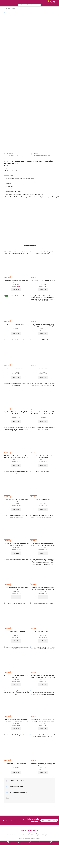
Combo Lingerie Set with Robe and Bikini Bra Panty (16, 500)
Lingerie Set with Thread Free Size (16, 324)
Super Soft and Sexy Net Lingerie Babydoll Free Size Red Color (16, 412)
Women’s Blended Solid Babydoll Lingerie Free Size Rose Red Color (43, 456)
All (10, 168)
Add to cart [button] (16, 289)
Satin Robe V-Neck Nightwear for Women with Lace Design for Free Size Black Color (43, 764)
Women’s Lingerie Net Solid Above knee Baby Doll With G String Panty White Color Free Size (43, 676)
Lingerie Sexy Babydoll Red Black (16, 631)
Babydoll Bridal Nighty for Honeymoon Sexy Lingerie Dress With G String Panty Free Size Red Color (16, 721)
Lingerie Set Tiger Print (43, 368)
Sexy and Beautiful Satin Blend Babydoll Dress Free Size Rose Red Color (43, 281)
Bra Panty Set (11, 8)
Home (5, 8)
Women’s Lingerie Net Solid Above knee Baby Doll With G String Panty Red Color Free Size (43, 412)
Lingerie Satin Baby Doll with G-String (43, 631)
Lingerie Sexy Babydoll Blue (43, 499)
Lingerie (21, 168)
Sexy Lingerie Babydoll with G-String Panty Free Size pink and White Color (16, 544)
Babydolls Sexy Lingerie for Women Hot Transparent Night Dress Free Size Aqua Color (43, 544)
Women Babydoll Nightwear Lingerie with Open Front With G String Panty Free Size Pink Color (16, 281)
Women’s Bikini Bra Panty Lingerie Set (16, 763)
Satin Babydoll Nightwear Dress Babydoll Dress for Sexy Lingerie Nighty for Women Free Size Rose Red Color (16, 457)
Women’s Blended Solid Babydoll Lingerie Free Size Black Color (16, 676)
